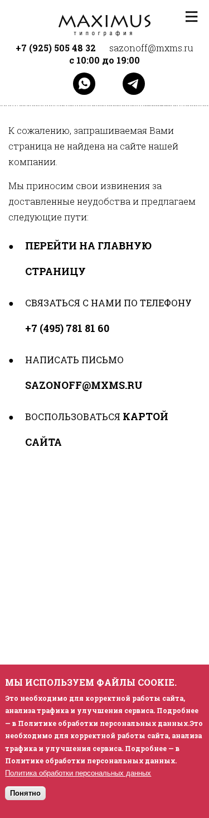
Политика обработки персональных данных (78, 773)
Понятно (25, 793)
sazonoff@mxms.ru (84, 385)
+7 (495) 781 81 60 (67, 328)
